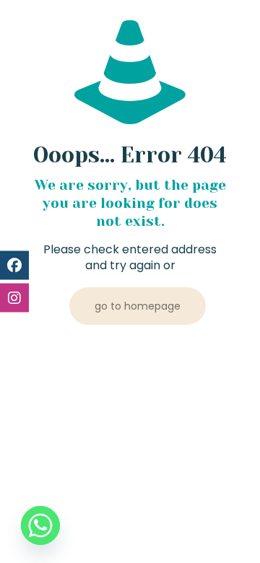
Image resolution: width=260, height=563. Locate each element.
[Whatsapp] (40, 525)
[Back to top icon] (230, 533)
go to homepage (138, 306)
